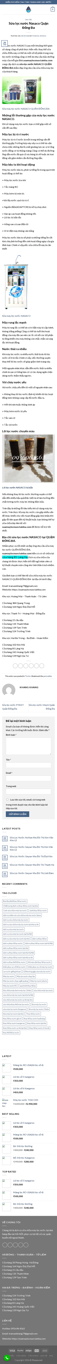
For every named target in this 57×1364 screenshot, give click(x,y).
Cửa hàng (21, 1356)
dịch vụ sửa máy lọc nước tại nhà (16, 939)
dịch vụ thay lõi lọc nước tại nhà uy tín (18, 957)
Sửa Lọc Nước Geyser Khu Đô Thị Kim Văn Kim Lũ (31, 848)
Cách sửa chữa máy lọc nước (15, 910)
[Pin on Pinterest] (36, 665)
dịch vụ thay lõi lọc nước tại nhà (15, 948)
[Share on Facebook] (20, 665)
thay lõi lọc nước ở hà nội (39, 1028)
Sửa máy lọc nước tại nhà (13, 1014)
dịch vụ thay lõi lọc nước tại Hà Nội (39, 943)
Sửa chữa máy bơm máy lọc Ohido (17, 990)
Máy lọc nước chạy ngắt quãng (15, 981)
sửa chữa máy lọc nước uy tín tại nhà (18, 1000)
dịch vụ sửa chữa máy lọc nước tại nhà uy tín (21, 924)
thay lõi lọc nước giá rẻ (12, 1018)
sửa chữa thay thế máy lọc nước (16, 1004)
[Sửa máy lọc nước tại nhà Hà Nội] (28, 9)
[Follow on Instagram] (10, 1245)
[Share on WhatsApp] (15, 665)
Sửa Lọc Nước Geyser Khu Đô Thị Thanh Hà (32, 864)
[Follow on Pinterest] (26, 1245)
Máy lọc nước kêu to (39, 981)
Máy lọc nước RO (10, 986)
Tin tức (28, 20)
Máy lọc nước (8, 976)
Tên (8, 760)
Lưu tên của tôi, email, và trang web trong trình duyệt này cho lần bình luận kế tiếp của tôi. (27, 804)
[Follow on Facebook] (4, 1245)
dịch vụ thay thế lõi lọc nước (14, 962)
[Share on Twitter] (25, 665)
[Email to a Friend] (31, 665)
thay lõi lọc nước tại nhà (36, 1023)
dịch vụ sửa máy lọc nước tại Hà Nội (17, 934)
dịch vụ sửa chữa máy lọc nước (15, 920)
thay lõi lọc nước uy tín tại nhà (15, 1028)
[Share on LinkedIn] (41, 665)
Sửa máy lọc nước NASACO (16, 315)
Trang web (11, 786)
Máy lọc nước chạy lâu (26, 976)
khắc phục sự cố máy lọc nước (40, 967)
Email (9, 773)
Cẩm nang (33, 1356)
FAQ (51, 1356)
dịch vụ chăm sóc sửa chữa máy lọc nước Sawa (22, 915)
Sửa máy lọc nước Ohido (39, 1009)
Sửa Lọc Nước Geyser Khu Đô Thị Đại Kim (31, 856)
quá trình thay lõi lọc (28, 986)
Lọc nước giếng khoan (12, 971)
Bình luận (11, 735)
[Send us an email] (20, 1245)
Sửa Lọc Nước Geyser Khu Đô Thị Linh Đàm (32, 873)
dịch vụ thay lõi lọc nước (13, 943)
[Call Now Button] (7, 1358)
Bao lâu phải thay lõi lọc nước (14, 901)
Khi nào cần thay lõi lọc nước (39, 962)
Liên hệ (43, 1356)
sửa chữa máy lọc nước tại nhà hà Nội (18, 995)
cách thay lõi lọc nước (38, 910)
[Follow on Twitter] (15, 1245)
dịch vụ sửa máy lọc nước (13, 929)
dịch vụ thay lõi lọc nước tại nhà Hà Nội (18, 953)
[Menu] (4, 9)
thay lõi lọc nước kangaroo (14, 1023)
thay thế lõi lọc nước (11, 1033)
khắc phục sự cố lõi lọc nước (14, 967)
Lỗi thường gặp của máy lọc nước (37, 971)
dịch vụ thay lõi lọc (39, 939)
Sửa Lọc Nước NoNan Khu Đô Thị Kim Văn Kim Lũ (31, 839)
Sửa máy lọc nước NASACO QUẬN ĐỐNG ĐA (26, 108)
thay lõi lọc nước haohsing (34, 1018)
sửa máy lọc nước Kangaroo (14, 1009)
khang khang (39, 36)
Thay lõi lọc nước (33, 1014)
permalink (47, 676)
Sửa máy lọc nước (39, 1004)
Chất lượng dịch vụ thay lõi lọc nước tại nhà (20, 906)
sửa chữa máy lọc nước (43, 990)
